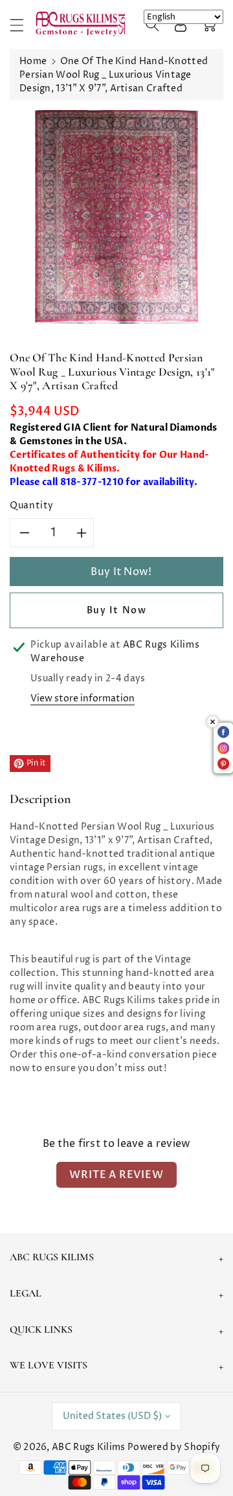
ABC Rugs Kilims (89, 1447)
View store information (82, 698)
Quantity (32, 505)
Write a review (116, 1175)
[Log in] (180, 24)
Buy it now (117, 610)
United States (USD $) (112, 1416)
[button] (23, 25)
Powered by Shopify (174, 1447)
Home (33, 61)
